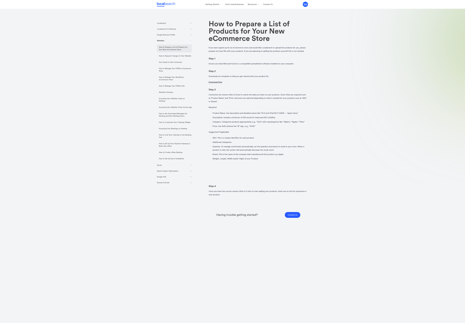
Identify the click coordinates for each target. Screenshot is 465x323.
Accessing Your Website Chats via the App (175, 107)
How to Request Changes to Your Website (175, 56)
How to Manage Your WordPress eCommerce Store (171, 78)
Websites (160, 41)
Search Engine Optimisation (167, 171)
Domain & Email (163, 183)
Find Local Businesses (234, 4)
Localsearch (161, 23)
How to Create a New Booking (170, 152)
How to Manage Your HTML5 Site (172, 86)
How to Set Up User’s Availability (171, 159)
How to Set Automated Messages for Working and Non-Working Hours (173, 115)
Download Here (215, 82)
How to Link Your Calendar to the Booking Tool (175, 136)
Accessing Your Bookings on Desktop (173, 129)
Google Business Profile (166, 35)
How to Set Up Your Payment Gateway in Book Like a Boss (174, 145)
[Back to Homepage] (166, 4)
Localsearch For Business (166, 29)
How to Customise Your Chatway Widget (174, 122)
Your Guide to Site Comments (170, 62)
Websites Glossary (166, 92)
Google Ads (161, 177)
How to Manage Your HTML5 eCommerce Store (175, 70)
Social (159, 165)
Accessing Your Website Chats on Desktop (172, 100)
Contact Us (268, 4)
